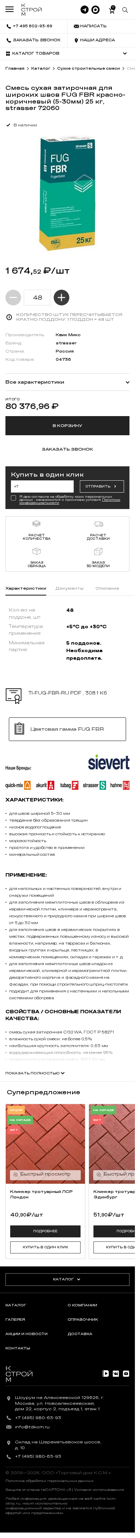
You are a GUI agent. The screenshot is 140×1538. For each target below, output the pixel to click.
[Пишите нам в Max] (95, 10)
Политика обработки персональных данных (49, 1481)
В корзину (67, 425)
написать (93, 26)
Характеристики (25, 588)
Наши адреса (97, 40)
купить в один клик (45, 1247)
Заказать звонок (36, 40)
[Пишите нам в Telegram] (85, 10)
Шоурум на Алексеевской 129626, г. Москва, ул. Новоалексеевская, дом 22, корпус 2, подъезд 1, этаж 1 (59, 1403)
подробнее (45, 1231)
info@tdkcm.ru (32, 1427)
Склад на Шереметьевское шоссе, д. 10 (58, 1445)
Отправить (97, 486)
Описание (107, 588)
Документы (69, 588)
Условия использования (99, 1490)
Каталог (63, 1279)
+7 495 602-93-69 (32, 26)
